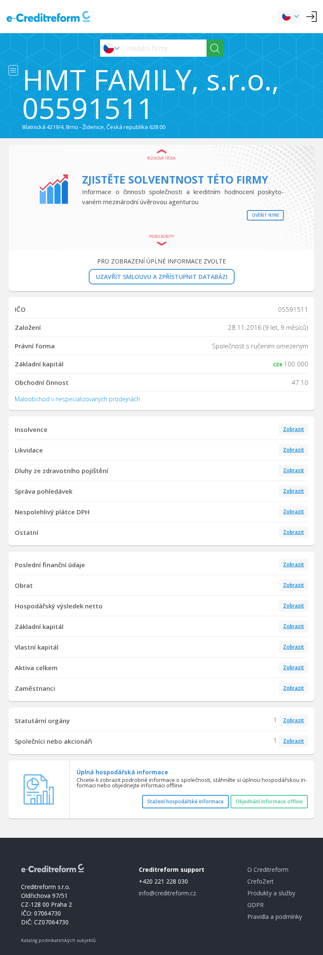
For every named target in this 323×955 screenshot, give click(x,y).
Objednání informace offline (269, 801)
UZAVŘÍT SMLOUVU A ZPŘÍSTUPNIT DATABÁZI (162, 277)
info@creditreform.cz (167, 893)
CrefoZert (260, 881)
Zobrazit (293, 429)
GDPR (255, 905)
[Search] (215, 48)
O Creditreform (268, 869)
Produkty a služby (271, 893)
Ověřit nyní (265, 215)
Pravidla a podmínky (274, 917)
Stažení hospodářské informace (185, 801)
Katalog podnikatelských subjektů (58, 940)
